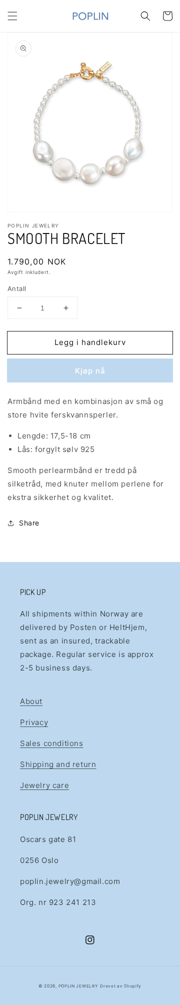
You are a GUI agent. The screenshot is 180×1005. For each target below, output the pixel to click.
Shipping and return (58, 764)
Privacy (34, 722)
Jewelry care (44, 785)
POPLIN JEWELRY (78, 986)
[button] (13, 16)
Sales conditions (52, 743)
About (31, 701)
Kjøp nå (90, 371)
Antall (17, 288)
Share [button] (29, 522)
